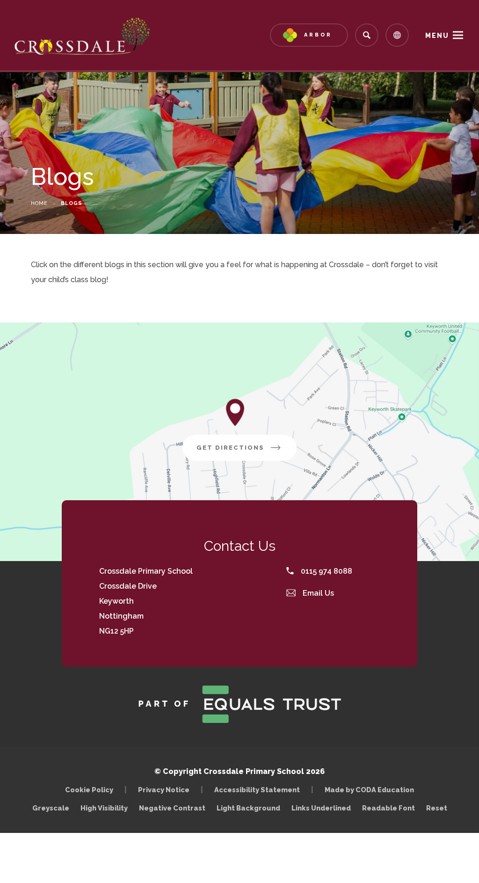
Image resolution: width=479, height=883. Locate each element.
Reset (436, 808)
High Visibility (104, 808)
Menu (437, 35)
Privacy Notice (163, 790)
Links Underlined (321, 808)
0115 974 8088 (325, 571)
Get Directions (246, 452)
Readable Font (388, 808)
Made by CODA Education (372, 790)
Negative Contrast (172, 808)
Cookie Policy (89, 790)
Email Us (317, 593)
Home (39, 203)
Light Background (248, 808)
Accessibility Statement (257, 790)
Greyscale (50, 808)
